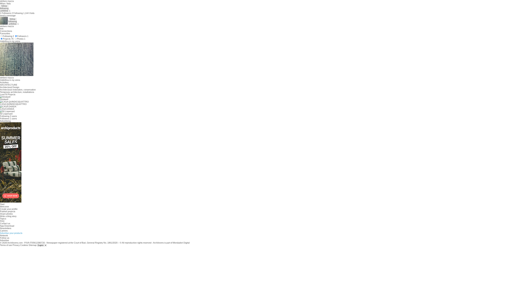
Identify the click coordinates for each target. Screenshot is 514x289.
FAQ (2, 221)
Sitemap (33, 245)
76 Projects (10, 94)
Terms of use (6, 245)
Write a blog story (8, 216)
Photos (21, 39)
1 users (13, 118)
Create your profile (9, 209)
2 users (13, 116)
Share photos (6, 214)
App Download (7, 226)
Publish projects (7, 211)
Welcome (4, 207)
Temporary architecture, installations (17, 92)
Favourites (5, 33)
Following (8, 36)
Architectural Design (9, 87)
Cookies (24, 245)
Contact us (5, 223)
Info (1, 29)
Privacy (16, 245)
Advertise (4, 240)
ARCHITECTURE (8, 85)
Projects (8, 39)
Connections (6, 31)
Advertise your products (11, 233)
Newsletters (5, 228)
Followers (22, 36)
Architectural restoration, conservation (18, 90)
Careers (4, 231)
